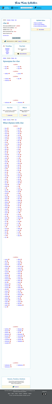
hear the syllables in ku (7, 169)
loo (5, 172)
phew (19, 181)
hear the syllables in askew (21, 263)
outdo (19, 285)
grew (6, 158)
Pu (18, 184)
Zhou (19, 235)
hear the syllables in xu (19, 232)
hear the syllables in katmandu (23, 334)
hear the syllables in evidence (9, 78)
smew (6, 207)
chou (6, 133)
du (5, 145)
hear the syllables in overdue (22, 338)
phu (6, 182)
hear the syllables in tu (19, 223)
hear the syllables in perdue (21, 287)
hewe (6, 161)
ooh (18, 179)
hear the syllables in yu (7, 235)
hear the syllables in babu (8, 265)
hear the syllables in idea (20, 78)
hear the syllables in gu (19, 158)
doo (18, 142)
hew (19, 159)
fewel (19, 277)
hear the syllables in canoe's (22, 268)
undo (19, 299)
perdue (19, 287)
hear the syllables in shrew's (9, 202)
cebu (6, 269)
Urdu (19, 303)
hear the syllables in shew (8, 198)
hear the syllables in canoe (8, 268)
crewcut (6, 271)
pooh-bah (20, 289)
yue (6, 306)
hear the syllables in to (19, 220)
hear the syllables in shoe (20, 198)
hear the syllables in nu (7, 179)
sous (6, 209)
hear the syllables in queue (21, 190)
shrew (19, 200)
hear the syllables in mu (7, 177)
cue (5, 140)
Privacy (20, 393)
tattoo (6, 298)
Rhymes (12, 58)
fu (18, 152)
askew (19, 262)
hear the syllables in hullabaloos (23, 365)
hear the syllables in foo (20, 151)
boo (18, 130)
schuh (6, 196)
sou (18, 207)
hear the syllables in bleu (7, 128)
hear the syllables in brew (8, 132)
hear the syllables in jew (20, 165)
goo (18, 156)
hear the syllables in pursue (9, 291)
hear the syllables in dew (20, 140)
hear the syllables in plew (20, 183)
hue (6, 163)
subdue (6, 296)
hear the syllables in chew (20, 132)
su (18, 212)
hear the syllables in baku (20, 265)
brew (6, 131)
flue (6, 151)
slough (6, 205)
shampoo (20, 294)
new (19, 177)
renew (6, 292)
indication (7, 102)
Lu (18, 172)
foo (18, 151)
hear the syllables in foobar (8, 280)
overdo (6, 337)
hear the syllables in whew (21, 228)
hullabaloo (7, 365)
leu (18, 284)
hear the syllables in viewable (9, 343)
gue (6, 159)
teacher (7, 52)
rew (18, 191)
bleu (6, 128)
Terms (16, 393)
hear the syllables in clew (20, 133)
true (6, 223)
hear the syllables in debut (21, 272)
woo (19, 230)
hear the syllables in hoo (20, 162)
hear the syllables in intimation (23, 102)
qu (18, 188)
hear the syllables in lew (7, 170)
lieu (18, 170)
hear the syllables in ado (7, 261)
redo (19, 291)
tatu (19, 298)
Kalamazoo (7, 366)
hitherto (7, 332)
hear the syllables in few (20, 147)
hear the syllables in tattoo (8, 298)
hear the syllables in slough (9, 206)
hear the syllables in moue (21, 176)
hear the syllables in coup (8, 137)
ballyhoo (7, 328)
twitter (45, 394)
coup (6, 137)
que (6, 189)
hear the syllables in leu (20, 284)
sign (6, 68)
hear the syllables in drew (20, 144)
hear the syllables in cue (7, 140)
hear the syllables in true (7, 223)
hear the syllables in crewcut (9, 272)
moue (19, 175)
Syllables (4, 58)
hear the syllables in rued (20, 195)
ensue (19, 275)
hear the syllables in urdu (20, 303)
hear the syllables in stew (20, 211)
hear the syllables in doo (20, 142)
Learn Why (25, 115)
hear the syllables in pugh (8, 186)
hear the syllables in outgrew (9, 287)
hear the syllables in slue (20, 206)
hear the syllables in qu (19, 188)
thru (6, 219)
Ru (18, 193)
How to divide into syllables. (40, 26)
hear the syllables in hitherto (9, 332)
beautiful (7, 48)
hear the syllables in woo (20, 230)
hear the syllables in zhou (20, 235)
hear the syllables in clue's (8, 135)
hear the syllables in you (20, 234)
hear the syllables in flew (7, 149)
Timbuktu (20, 341)
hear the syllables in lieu (20, 170)
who (6, 230)
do (5, 142)
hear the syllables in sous (7, 209)
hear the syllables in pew (7, 181)
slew (19, 203)
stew (19, 210)
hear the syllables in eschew (9, 277)
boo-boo (20, 266)
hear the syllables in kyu (20, 169)
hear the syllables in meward (9, 286)
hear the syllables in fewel (21, 277)
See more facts (9, 115)
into (6, 282)
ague (19, 261)
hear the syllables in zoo (7, 237)
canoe (6, 268)
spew (19, 209)
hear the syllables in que (7, 190)
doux (6, 144)
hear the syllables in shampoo (22, 294)
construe (20, 269)
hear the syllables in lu (19, 172)
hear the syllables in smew (8, 207)
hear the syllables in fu (19, 153)
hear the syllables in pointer (22, 73)
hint (6, 66)
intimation (20, 102)
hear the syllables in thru (7, 220)
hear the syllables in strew (8, 213)
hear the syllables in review (21, 293)
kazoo (19, 282)
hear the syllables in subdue (9, 296)
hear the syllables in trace (20, 68)
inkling (6, 73)
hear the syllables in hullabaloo (10, 365)
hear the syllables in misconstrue (24, 336)
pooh (6, 184)
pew (6, 181)
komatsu (7, 336)
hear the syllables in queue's (9, 191)
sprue (6, 210)
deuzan (6, 330)
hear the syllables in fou (7, 153)
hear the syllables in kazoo (21, 282)
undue (6, 301)
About (9, 393)
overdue (19, 337)
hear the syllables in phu (7, 183)
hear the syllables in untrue (8, 303)
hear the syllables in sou (20, 207)
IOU (18, 332)
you (18, 233)
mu (5, 177)
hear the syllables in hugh (8, 165)
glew (6, 154)
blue (6, 130)
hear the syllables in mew (20, 174)
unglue (19, 301)
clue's (6, 135)
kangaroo (7, 334)
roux (6, 193)
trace (19, 68)
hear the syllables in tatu (20, 298)
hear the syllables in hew (20, 160)
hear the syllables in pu (19, 184)
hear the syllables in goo (20, 156)
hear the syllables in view (8, 228)
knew (6, 167)
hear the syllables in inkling (9, 73)
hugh (6, 165)
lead (19, 66)
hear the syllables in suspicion (10, 80)
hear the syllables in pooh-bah (23, 289)
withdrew (20, 305)
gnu (6, 156)
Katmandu (20, 334)
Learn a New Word (16, 38)
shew (6, 198)
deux (6, 273)
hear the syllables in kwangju (9, 284)
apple (7, 53)
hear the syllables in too (7, 221)
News (13, 393)
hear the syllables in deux (8, 273)
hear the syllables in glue (20, 155)
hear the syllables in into (7, 282)
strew (6, 212)
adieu (19, 259)
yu (5, 235)
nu (5, 179)
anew (6, 262)
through (19, 218)
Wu (5, 232)
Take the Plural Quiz (23, 53)
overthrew (7, 339)
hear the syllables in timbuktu (23, 341)
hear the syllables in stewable (22, 339)
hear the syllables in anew (8, 263)
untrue (6, 303)
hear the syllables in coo (20, 135)
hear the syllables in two (20, 225)
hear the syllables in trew (20, 221)
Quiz (15, 58)
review (19, 292)
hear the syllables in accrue (8, 259)
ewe (6, 147)
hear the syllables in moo (7, 176)
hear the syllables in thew (20, 216)
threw (6, 218)
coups (19, 137)
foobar (6, 280)
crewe (19, 138)
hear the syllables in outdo (21, 286)
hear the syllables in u (6, 227)
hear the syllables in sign (7, 68)
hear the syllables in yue (7, 307)
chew (19, 131)
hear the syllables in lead (20, 67)
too (5, 221)
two (18, 225)
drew (19, 144)
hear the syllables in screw (21, 197)
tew (6, 216)
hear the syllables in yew (7, 234)
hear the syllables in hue (7, 163)
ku (5, 168)
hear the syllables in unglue (21, 301)
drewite (6, 275)
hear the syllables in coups (21, 137)
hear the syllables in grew (8, 158)
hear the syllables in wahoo (8, 305)
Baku (19, 264)
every (7, 51)
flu (18, 149)
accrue (6, 259)
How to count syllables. (39, 24)
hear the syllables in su (19, 213)
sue (18, 214)
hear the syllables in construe (22, 270)
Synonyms (9, 119)
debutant (20, 328)
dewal (19, 273)
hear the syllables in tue (7, 225)
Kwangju (7, 284)
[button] (31, 7)
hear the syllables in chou (8, 133)
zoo (6, 237)
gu (18, 158)
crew (6, 138)
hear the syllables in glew (8, 155)
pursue (6, 291)
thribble (7, 299)
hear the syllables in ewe (7, 147)
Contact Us (20, 41)
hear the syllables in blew (20, 128)
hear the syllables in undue (8, 301)
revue (6, 294)
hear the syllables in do (7, 142)
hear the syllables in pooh (8, 184)
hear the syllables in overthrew (10, 339)
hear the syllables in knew (8, 167)
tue (5, 225)
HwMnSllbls (26, 2)
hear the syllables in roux (7, 193)
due (18, 145)
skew (6, 203)
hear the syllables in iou (20, 332)
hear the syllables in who (7, 230)
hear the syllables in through (22, 218)
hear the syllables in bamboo (9, 266)
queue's (6, 191)
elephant (7, 49)
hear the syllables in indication (10, 102)
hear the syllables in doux (8, 144)
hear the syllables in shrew (21, 200)
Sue (6, 214)
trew (19, 221)
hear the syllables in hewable (22, 331)
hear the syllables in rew (20, 191)
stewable (20, 339)
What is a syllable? (38, 22)
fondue (19, 278)
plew (19, 182)
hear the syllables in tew (7, 216)
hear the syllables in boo (20, 130)
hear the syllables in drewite (9, 275)
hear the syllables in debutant (22, 329)
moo (6, 175)
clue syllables (8, 23)
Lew (6, 170)
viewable (7, 343)
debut (19, 271)
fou (5, 152)
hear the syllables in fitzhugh (10, 279)
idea (19, 78)
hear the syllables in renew (8, 293)
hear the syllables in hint (7, 67)
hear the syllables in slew (20, 204)
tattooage (7, 341)
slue (19, 205)
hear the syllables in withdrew (22, 305)
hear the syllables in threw (8, 218)
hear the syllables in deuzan (9, 331)
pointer (19, 73)
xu (18, 232)
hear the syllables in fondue (21, 279)
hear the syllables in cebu (8, 270)
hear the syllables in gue (7, 160)
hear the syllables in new (20, 177)
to (18, 219)
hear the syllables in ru (19, 193)
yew (6, 233)
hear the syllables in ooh (20, 179)
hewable (19, 330)
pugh (6, 186)
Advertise (25, 393)
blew (19, 128)
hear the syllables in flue (7, 151)
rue (5, 195)
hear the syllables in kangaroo (10, 334)
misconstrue (20, 336)
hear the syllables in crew (8, 139)
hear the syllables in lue (7, 174)
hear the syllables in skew (8, 204)
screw (19, 196)
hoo (18, 161)
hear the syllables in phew (21, 181)
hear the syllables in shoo (8, 200)
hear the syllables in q (6, 188)
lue (5, 174)
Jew (18, 165)
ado (6, 261)
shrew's (6, 202)
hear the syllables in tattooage (10, 341)
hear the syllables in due (20, 146)
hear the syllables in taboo (21, 296)
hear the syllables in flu (19, 149)
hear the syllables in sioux (21, 202)
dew (19, 140)
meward (7, 285)
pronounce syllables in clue (11, 33)
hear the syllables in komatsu (9, 336)
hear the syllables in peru (7, 289)
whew (19, 228)
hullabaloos (20, 365)
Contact (29, 393)
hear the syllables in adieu (21, 259)
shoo (6, 200)
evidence (7, 78)
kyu (18, 168)
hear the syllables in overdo (9, 338)
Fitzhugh (7, 278)
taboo (19, 296)
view (6, 228)
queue (19, 189)
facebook (43, 394)
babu (6, 264)
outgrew (7, 287)
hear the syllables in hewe (8, 162)
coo (18, 135)
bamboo (7, 266)
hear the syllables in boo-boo (22, 266)
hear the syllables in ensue (21, 275)
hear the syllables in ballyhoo (9, 329)
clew (19, 133)
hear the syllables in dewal (21, 273)
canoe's (19, 268)
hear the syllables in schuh (8, 197)
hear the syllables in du (7, 146)
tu (18, 223)
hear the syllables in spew (20, 209)
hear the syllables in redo (20, 291)
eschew (6, 277)
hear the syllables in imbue (21, 280)
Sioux (19, 202)
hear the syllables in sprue (8, 211)
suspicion (7, 80)
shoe (19, 198)
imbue (19, 280)
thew (19, 216)
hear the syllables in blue (7, 130)
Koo (18, 167)
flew (6, 149)
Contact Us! (17, 386)
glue (19, 154)
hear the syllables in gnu (7, 156)
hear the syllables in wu (7, 232)
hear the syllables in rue (7, 195)
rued (19, 195)
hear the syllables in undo (20, 300)
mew (19, 174)
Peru (6, 289)
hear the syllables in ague (20, 261)
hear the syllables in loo (7, 172)
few (18, 147)
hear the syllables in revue (8, 294)
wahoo (6, 305)
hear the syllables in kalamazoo (10, 367)
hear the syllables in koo (20, 167)
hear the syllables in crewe (21, 139)
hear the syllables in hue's (21, 163)
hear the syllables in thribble (9, 300)
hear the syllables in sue (7, 214)
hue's (19, 163)
